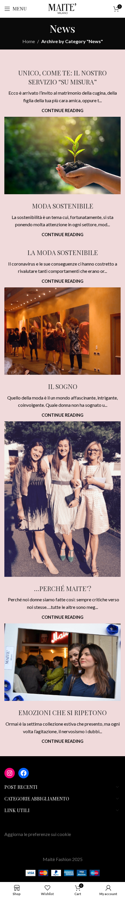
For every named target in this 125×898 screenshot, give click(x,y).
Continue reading (62, 110)
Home (28, 41)
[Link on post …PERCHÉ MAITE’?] (62, 499)
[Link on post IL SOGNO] (62, 331)
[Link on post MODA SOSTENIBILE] (62, 155)
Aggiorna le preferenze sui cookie (37, 834)
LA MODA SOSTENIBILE (62, 252)
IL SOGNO (62, 386)
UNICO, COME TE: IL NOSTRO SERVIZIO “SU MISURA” (62, 77)
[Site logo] (62, 8)
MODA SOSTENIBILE (62, 205)
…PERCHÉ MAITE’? (62, 588)
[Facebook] (23, 773)
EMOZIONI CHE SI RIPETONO (62, 712)
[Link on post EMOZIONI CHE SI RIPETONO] (62, 662)
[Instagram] (9, 773)
